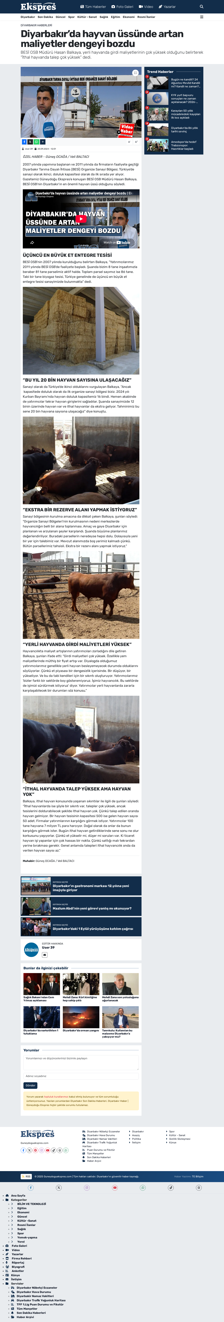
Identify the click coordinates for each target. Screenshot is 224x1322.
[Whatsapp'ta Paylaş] (36, 142)
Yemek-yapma (27, 1237)
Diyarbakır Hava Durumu (101, 1135)
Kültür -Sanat (26, 1220)
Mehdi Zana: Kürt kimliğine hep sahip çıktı (80, 999)
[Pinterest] (35, 1150)
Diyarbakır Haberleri (36, 25)
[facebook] (31, 1188)
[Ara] (201, 6)
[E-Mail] (44, 955)
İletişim (136, 1142)
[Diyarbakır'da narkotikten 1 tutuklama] (41, 1017)
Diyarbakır (28, 17)
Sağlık (104, 17)
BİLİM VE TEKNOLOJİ (31, 1204)
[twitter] (59, 1188)
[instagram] (87, 1188)
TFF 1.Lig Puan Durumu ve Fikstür (40, 1304)
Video (148, 7)
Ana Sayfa (18, 1195)
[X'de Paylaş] (30, 142)
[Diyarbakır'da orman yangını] (81, 1017)
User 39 (29, 149)
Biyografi (17, 1266)
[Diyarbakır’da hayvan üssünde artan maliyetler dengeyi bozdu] (81, 102)
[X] (29, 1150)
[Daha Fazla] (42, 142)
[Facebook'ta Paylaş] (24, 142)
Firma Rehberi (21, 1258)
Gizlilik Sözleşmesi (179, 1138)
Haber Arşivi (94, 1160)
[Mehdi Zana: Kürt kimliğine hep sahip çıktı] (81, 983)
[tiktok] (171, 1188)
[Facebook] (23, 1150)
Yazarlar (170, 7)
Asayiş (136, 1135)
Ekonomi (129, 17)
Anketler (17, 1271)
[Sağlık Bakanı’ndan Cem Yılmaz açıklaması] (41, 983)
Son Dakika (45, 17)
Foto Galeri (124, 7)
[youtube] (115, 1188)
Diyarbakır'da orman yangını (81, 1030)
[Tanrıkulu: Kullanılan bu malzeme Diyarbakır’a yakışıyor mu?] (120, 1017)
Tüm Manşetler (95, 1153)
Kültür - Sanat (87, 17)
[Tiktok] (53, 1150)
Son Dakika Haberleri (99, 1157)
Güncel (60, 17)
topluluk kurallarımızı (56, 1096)
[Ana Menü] (201, 17)
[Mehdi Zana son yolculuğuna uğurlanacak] (120, 983)
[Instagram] (41, 1150)
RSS (27, 1176)
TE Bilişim (197, 1176)
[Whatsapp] (66, 1150)
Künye (172, 1142)
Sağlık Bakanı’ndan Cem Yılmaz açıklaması (38, 999)
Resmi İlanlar (146, 17)
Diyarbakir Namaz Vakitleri (102, 1138)
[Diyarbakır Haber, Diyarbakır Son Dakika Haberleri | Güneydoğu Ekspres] (38, 6)
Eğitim (115, 17)
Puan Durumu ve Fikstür (101, 1149)
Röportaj (17, 1262)
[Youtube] (47, 1150)
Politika (136, 1138)
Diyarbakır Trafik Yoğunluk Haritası (41, 1300)
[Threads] (59, 1150)
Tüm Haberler (95, 7)
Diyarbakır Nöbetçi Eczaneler (103, 1131)
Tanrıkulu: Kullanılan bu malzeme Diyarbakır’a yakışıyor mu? (117, 1033)
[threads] (199, 1188)
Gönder (30, 1085)
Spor (71, 17)
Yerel (21, 1241)
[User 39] (31, 949)
